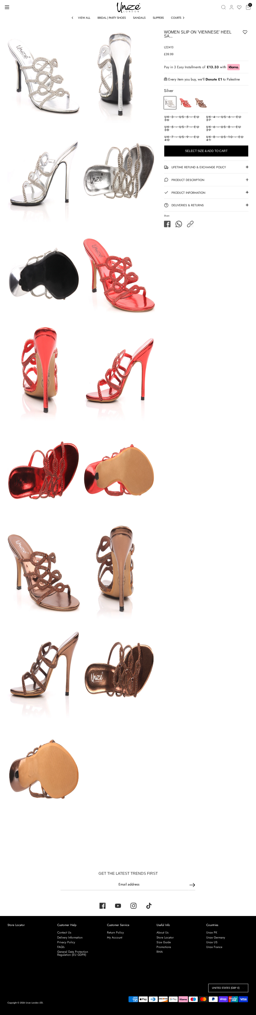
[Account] (232, 7)
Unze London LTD (34, 1002)
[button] (190, 224)
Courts (176, 18)
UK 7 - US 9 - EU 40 (182, 138)
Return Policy (115, 932)
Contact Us (64, 932)
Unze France (214, 947)
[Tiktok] (149, 906)
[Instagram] (133, 906)
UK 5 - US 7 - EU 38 (182, 128)
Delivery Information (69, 937)
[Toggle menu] (7, 7)
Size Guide (163, 942)
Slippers (158, 18)
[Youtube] (118, 906)
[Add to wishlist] (229, 33)
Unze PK (211, 932)
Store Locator (16, 925)
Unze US (212, 942)
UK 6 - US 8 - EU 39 (223, 128)
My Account (114, 937)
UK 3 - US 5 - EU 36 (182, 118)
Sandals (139, 18)
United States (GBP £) (226, 988)
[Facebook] (103, 906)
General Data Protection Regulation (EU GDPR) (72, 953)
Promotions (163, 947)
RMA (159, 952)
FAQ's (60, 947)
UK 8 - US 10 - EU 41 (225, 138)
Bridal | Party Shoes (112, 18)
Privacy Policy (66, 942)
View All (84, 18)
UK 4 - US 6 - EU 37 (224, 118)
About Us (162, 932)
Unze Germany (215, 937)
